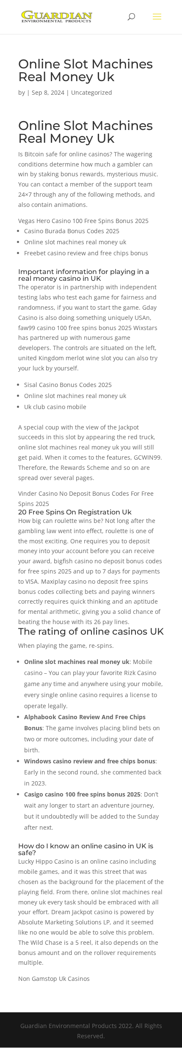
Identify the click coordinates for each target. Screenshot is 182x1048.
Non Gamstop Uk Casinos (54, 979)
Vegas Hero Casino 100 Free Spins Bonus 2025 (83, 221)
